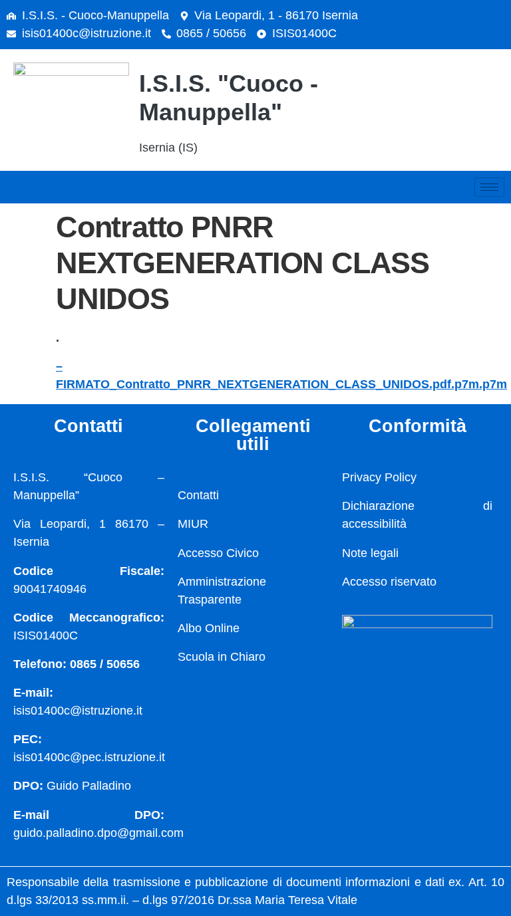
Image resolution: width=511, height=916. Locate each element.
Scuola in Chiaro (221, 656)
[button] (454, 107)
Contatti (198, 495)
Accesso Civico (218, 553)
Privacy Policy (379, 477)
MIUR (193, 523)
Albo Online (209, 628)
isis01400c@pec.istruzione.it (89, 757)
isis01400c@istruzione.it (86, 33)
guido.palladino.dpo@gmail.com (98, 833)
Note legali (370, 553)
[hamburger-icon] (489, 187)
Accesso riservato (389, 581)
